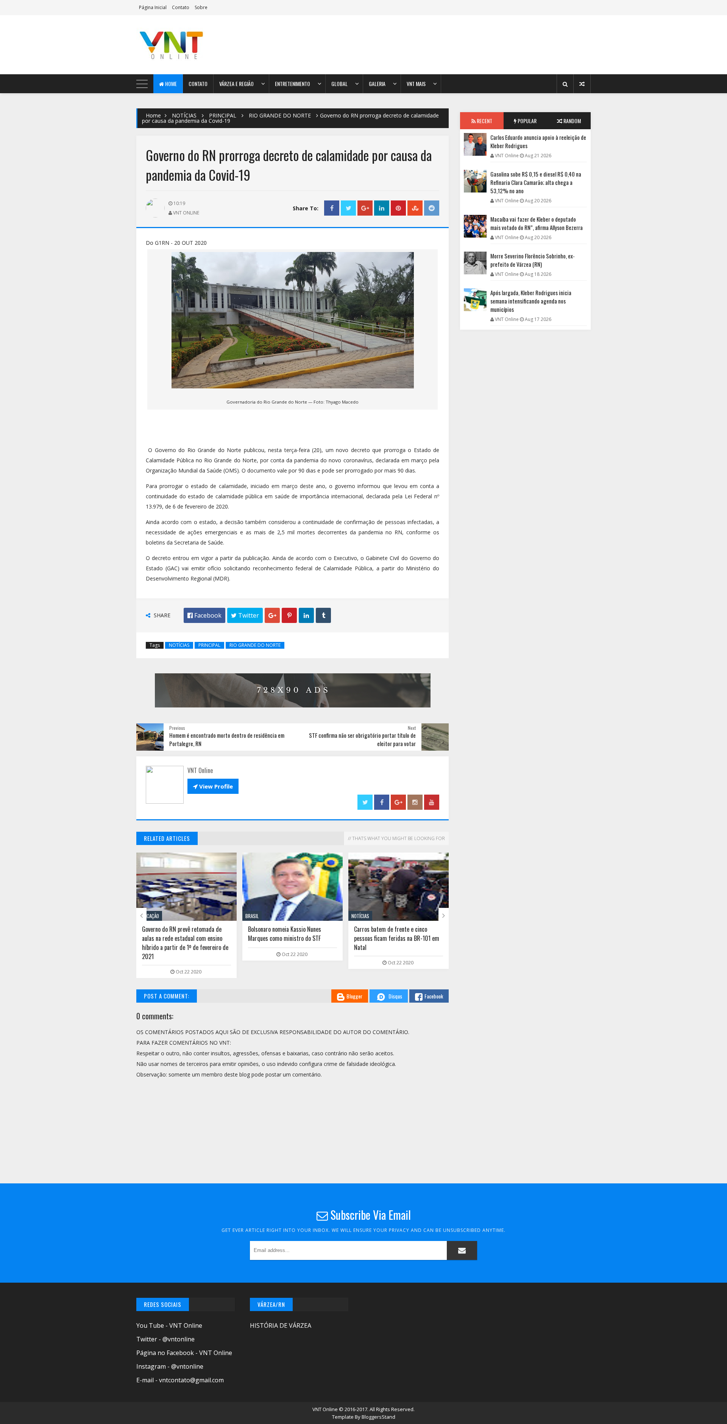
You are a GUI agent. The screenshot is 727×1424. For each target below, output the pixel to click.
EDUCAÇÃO (149, 916)
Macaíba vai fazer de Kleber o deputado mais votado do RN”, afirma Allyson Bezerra (536, 223)
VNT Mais (416, 84)
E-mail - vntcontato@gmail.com (180, 1380)
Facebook (433, 996)
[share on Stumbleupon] (415, 208)
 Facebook (204, 615)
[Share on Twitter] (348, 208)
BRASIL (252, 916)
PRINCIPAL (222, 115)
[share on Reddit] (431, 208)
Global (339, 84)
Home (170, 84)
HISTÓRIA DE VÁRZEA (280, 1325)
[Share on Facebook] (331, 208)
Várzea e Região (236, 84)
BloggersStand (378, 1416)
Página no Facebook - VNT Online (184, 1353)
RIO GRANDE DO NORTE (280, 115)
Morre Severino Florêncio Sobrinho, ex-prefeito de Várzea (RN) (532, 260)
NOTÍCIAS (184, 115)
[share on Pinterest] (398, 208)
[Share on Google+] (365, 208)
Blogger (354, 996)
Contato (180, 7)
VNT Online (325, 1409)
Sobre (201, 7)
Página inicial (153, 7)
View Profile (213, 786)
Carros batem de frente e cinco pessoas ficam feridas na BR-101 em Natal (396, 938)
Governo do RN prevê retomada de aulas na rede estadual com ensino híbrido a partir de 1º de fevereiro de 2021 (185, 943)
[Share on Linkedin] (381, 208)
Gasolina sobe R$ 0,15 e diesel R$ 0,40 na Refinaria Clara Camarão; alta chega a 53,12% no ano (535, 182)
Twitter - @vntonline (165, 1339)
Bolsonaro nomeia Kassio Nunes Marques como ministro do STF (284, 934)
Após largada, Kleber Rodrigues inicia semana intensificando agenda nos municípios (530, 300)
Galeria (377, 84)
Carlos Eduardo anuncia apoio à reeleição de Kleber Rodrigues (538, 141)
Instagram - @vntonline (169, 1366)
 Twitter (245, 615)
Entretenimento (292, 84)
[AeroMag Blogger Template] (202, 45)
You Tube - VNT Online (169, 1325)
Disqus (395, 996)
